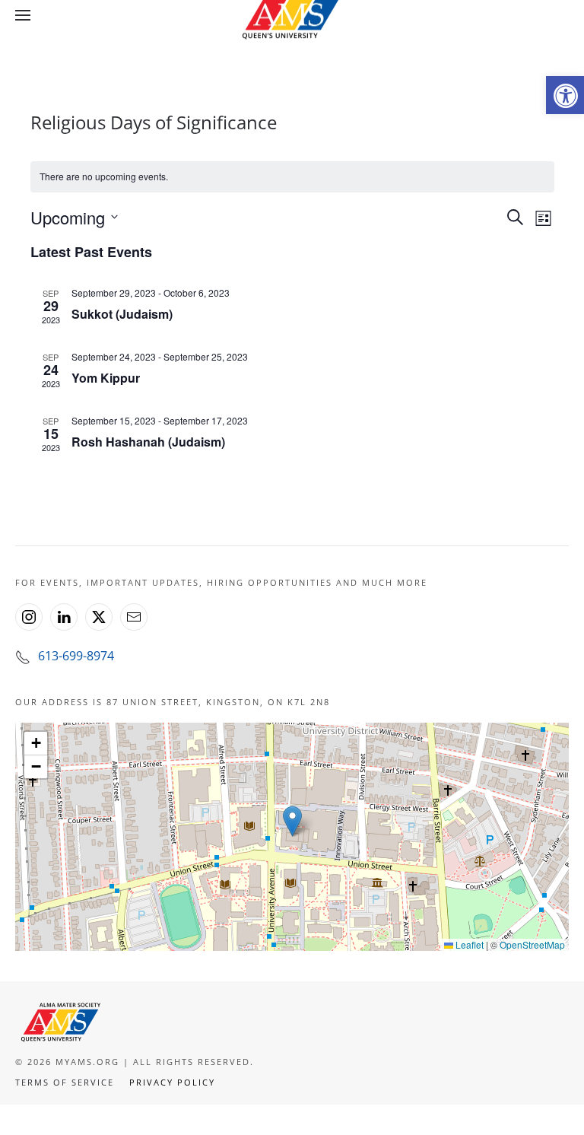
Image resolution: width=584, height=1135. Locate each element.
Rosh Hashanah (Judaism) (148, 441)
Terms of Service (64, 1082)
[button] (565, 95)
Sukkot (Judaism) (122, 314)
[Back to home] (292, 15)
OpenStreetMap (532, 944)
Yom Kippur (105, 377)
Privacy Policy (172, 1082)
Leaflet (468, 944)
